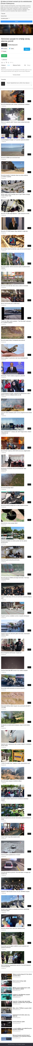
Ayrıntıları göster (4, 18)
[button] (5, 33)
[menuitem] (27, 33)
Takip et (27, 49)
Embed (4, 55)
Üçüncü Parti (4, 16)
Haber (8, 65)
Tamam (16, 21)
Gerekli (3, 13)
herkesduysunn (13, 45)
